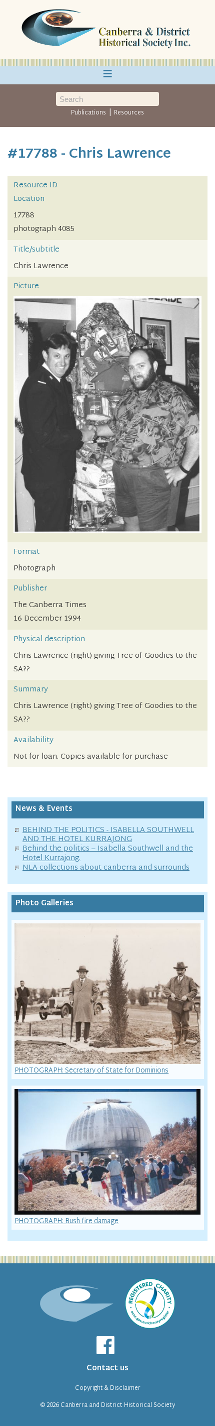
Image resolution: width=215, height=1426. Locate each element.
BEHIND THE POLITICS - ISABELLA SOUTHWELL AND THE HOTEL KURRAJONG (108, 835)
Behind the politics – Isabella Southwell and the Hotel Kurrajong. (107, 853)
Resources (129, 112)
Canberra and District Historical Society (117, 1405)
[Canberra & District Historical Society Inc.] (108, 29)
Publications (88, 112)
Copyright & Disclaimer (107, 1388)
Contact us (107, 1368)
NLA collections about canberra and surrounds (106, 868)
